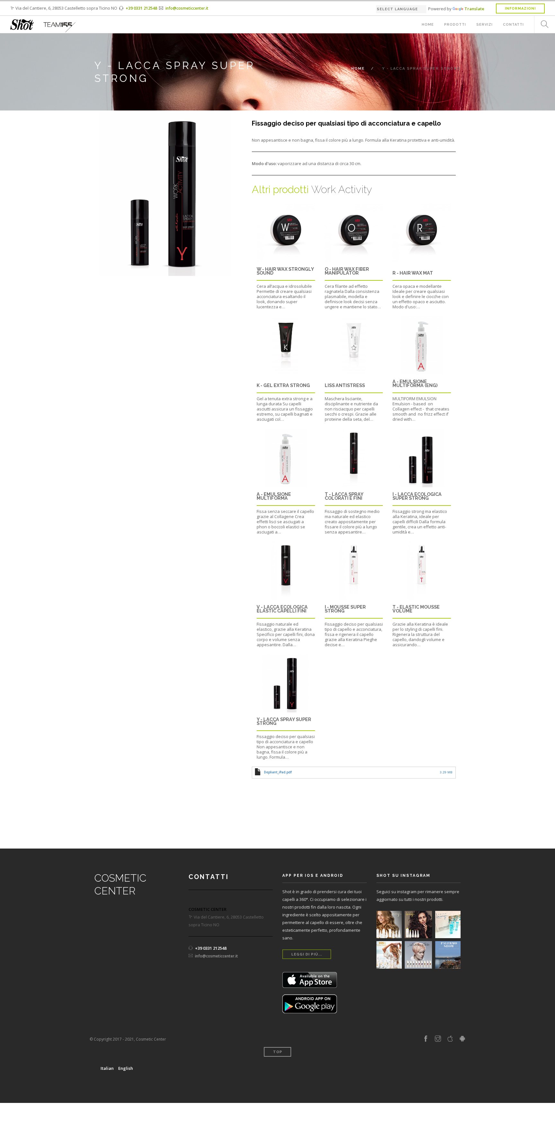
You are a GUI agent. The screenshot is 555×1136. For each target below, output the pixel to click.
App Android (309, 1003)
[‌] (426, 1039)
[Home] (22, 24)
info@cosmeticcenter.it (186, 8)
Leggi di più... (306, 954)
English (125, 1068)
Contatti (513, 24)
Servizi (484, 24)
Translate (474, 9)
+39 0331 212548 (141, 8)
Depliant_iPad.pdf (278, 772)
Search (542, 24)
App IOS (309, 980)
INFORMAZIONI (520, 8)
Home (428, 24)
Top (277, 1052)
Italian (107, 1068)
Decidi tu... (418, 940)
